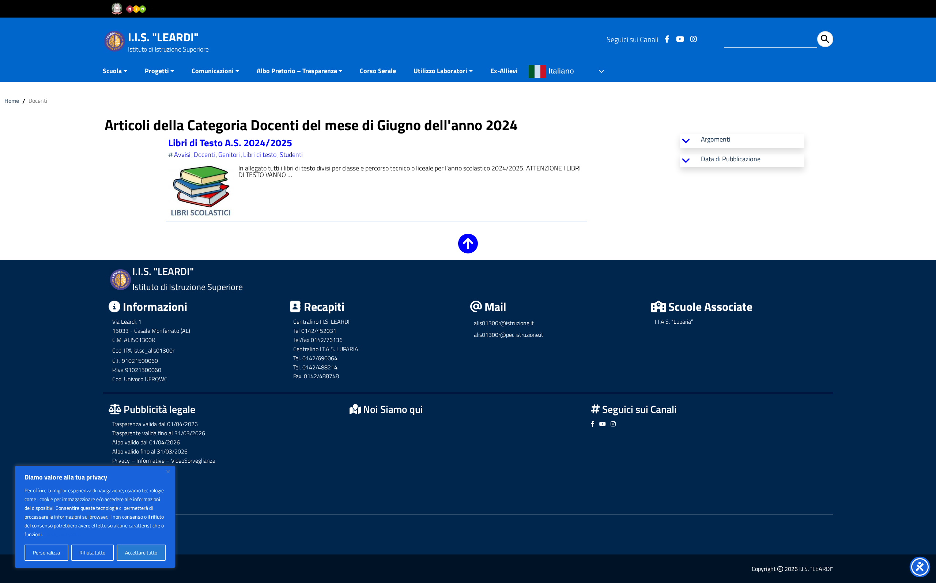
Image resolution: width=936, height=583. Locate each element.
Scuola (112, 71)
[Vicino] (167, 471)
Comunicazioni (213, 71)
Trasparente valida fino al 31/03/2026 (158, 433)
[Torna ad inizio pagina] (468, 248)
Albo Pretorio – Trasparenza (297, 71)
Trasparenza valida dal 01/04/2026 (155, 424)
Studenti (291, 154)
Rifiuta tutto (92, 552)
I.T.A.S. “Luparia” (674, 321)
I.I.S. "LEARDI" (163, 37)
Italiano (560, 71)
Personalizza (46, 552)
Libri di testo (259, 154)
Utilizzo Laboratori (440, 71)
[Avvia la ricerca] (825, 39)
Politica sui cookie (63, 534)
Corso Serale (378, 71)
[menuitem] (119, 71)
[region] (95, 516)
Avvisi (182, 154)
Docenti (204, 154)
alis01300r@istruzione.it (504, 323)
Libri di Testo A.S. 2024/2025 (230, 142)
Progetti (157, 71)
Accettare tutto (141, 552)
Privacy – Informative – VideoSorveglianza (163, 460)
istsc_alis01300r (153, 350)
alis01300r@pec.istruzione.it (508, 334)
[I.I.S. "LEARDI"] (115, 40)
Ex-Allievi (504, 71)
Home (11, 100)
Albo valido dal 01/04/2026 (146, 442)
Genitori (229, 154)
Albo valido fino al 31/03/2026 (150, 451)
